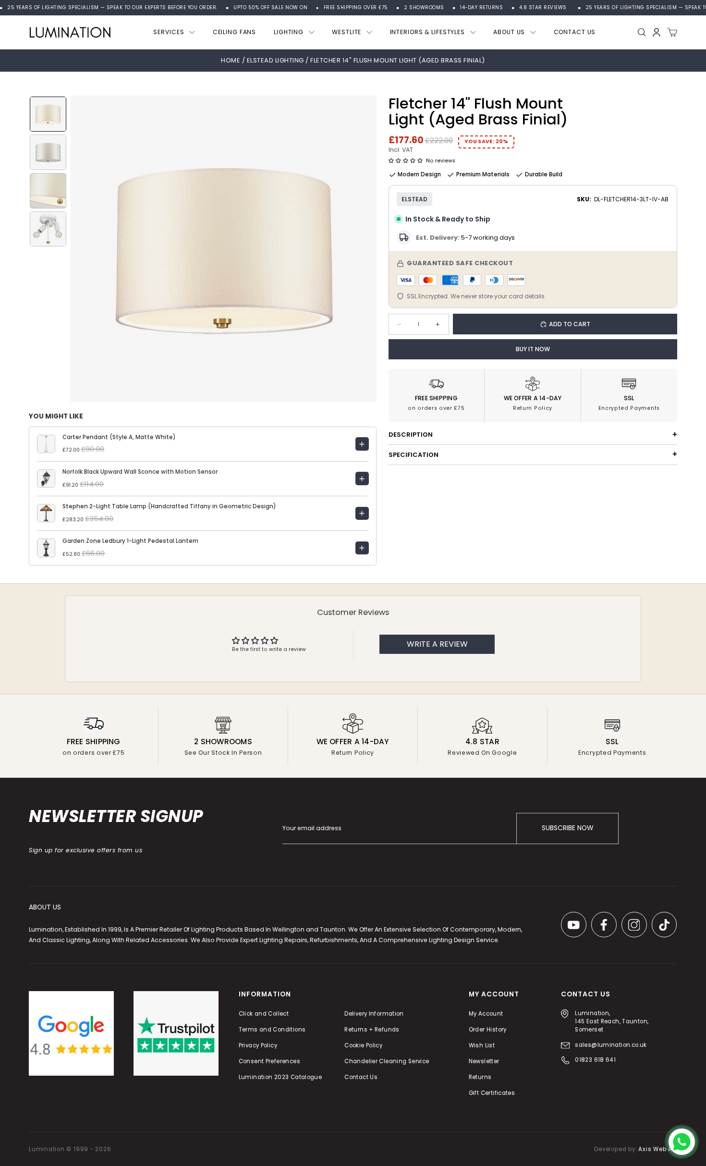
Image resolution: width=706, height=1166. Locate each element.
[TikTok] (664, 925)
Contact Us (361, 1077)
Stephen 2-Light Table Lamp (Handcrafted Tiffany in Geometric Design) (169, 506)
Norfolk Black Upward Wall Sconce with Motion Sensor (140, 472)
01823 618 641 (595, 1060)
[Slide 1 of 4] (48, 114)
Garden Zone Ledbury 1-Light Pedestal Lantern (130, 541)
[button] (406, 160)
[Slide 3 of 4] (48, 191)
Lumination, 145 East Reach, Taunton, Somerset (612, 1021)
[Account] (656, 32)
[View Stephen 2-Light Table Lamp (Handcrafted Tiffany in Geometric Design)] (362, 513)
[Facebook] (604, 925)
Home (230, 60)
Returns (480, 1077)
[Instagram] (634, 925)
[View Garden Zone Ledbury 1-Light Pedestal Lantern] (362, 548)
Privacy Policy (258, 1045)
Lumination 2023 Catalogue (280, 1077)
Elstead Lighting (276, 60)
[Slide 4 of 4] (48, 229)
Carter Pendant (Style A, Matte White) (119, 437)
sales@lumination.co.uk (610, 1045)
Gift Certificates (492, 1093)
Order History (488, 1029)
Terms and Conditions (272, 1029)
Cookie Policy (364, 1045)
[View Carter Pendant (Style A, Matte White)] (362, 444)
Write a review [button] (437, 644)
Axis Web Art (657, 1149)
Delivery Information (374, 1014)
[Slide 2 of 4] (48, 152)
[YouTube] (573, 925)
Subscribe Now (567, 828)
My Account (486, 1014)
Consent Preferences (269, 1061)
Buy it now (533, 349)
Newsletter (484, 1061)
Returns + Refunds (372, 1029)
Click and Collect (264, 1014)
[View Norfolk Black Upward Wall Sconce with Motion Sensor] (362, 478)
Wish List (482, 1045)
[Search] (642, 32)
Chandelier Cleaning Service (387, 1061)
